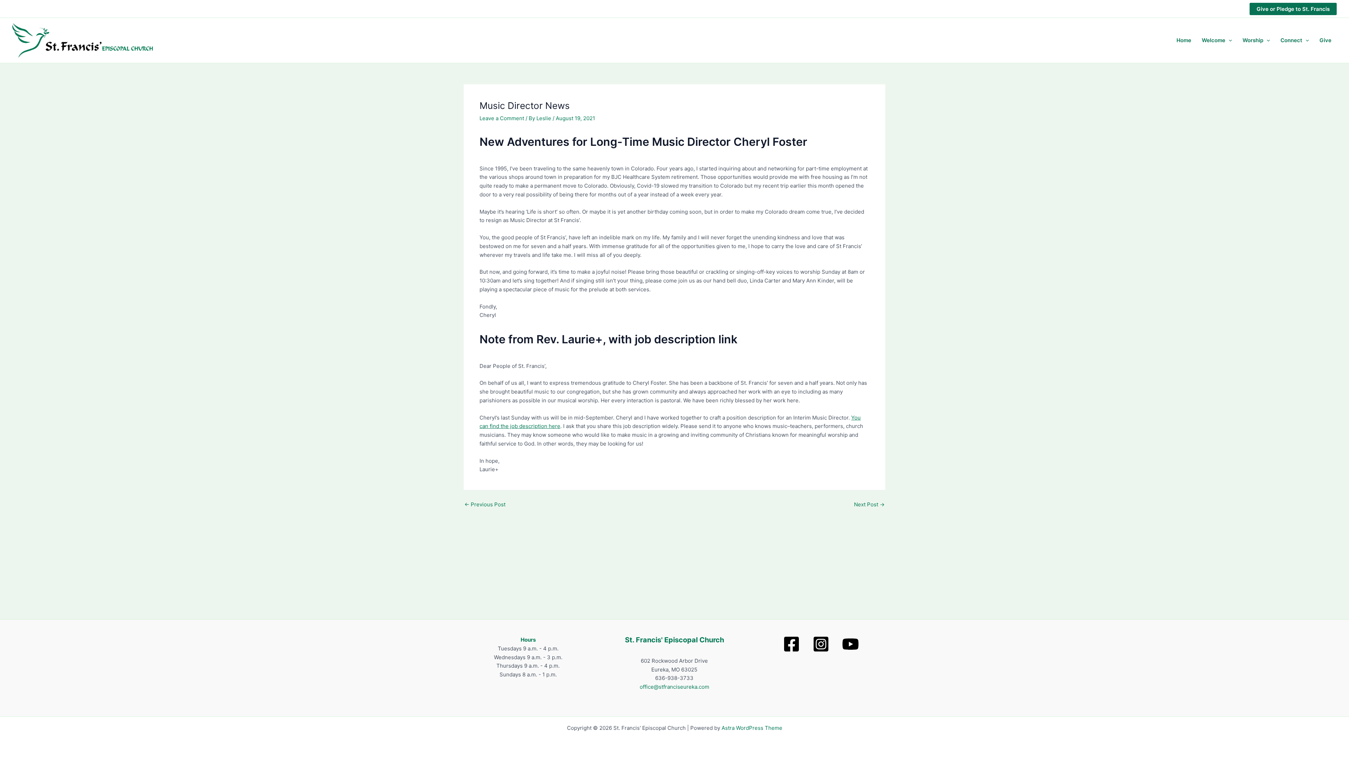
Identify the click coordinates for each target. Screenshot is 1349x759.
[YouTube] (850, 644)
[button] (1293, 9)
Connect (1291, 40)
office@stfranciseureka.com (674, 686)
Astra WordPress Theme (752, 728)
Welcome (1213, 40)
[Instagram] (821, 644)
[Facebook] (791, 644)
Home (1184, 40)
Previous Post (485, 504)
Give (1325, 40)
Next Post (869, 504)
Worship (1253, 40)
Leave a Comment (502, 118)
